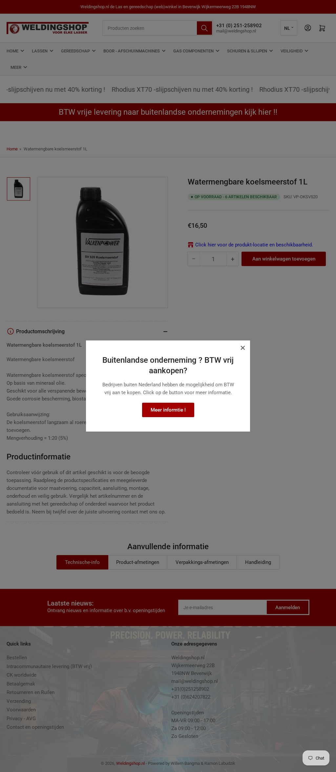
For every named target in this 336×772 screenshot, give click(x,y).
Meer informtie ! (168, 410)
